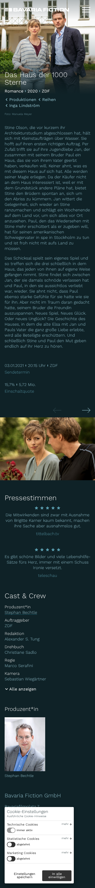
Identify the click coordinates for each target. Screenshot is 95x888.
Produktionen (22, 99)
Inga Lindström (24, 105)
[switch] (20, 830)
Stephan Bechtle (21, 612)
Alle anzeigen (22, 689)
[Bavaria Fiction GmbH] (37, 9)
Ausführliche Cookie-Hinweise (26, 816)
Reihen (49, 99)
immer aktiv (25, 830)
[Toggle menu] (86, 10)
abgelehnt (23, 844)
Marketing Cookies (21, 853)
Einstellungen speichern (24, 875)
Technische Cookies (22, 824)
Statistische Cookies (23, 839)
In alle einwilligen (56, 875)
